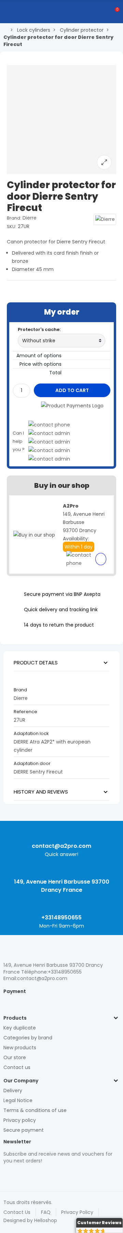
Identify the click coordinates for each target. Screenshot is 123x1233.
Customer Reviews (99, 1223)
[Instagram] (18, 1175)
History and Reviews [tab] (41, 791)
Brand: (14, 218)
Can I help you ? (19, 441)
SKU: (11, 226)
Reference (25, 711)
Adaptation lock (31, 733)
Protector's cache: (39, 329)
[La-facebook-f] (42, 1175)
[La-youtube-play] (54, 1175)
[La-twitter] (6, 1175)
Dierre (30, 217)
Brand (20, 690)
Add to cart (72, 390)
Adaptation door (32, 763)
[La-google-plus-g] (30, 1175)
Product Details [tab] (36, 662)
